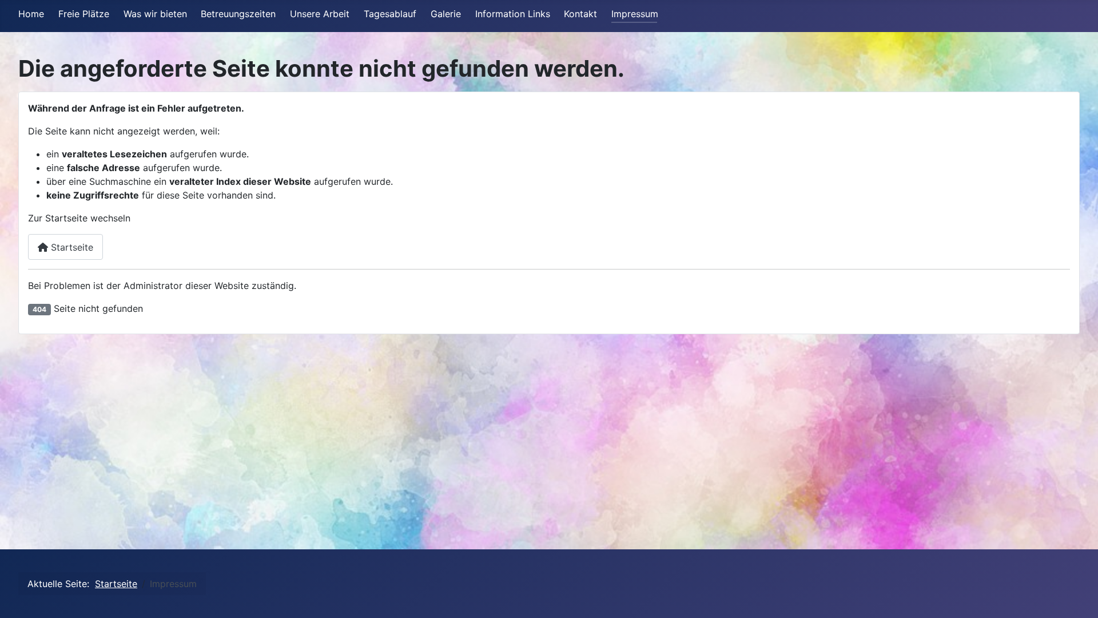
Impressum (634, 13)
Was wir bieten (155, 13)
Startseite (70, 247)
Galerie (446, 13)
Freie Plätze (83, 13)
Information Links (512, 13)
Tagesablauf (390, 13)
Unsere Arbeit (319, 13)
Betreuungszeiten (238, 13)
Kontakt (580, 13)
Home (31, 13)
